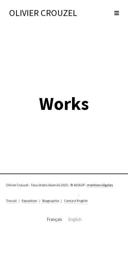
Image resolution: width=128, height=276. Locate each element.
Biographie (50, 200)
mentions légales (100, 185)
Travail (11, 200)
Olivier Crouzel (43, 12)
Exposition (29, 200)
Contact (70, 200)
